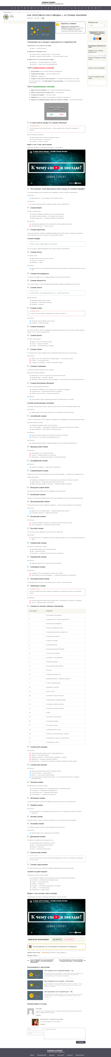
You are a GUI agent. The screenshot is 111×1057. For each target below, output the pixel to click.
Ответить (38, 1015)
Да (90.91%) (57, 939)
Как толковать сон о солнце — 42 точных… (59, 981)
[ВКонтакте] (94, 39)
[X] (100, 39)
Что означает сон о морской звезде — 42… (59, 970)
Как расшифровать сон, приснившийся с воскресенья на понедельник (55, 946)
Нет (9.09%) (69, 939)
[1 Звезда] (42, 952)
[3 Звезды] (46, 952)
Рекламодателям (41, 1055)
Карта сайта (60, 1055)
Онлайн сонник (7, 12)
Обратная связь (80, 1055)
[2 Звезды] (44, 952)
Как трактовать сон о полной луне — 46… (58, 991)
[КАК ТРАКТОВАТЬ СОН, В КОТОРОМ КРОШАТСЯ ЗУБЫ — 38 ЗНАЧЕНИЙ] (84, 960)
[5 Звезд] (49, 952)
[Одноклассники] (97, 39)
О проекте (70, 1055)
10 (44, 18)
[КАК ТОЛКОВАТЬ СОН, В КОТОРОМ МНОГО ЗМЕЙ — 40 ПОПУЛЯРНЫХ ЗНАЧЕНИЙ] (28, 960)
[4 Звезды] (47, 952)
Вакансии (51, 1055)
